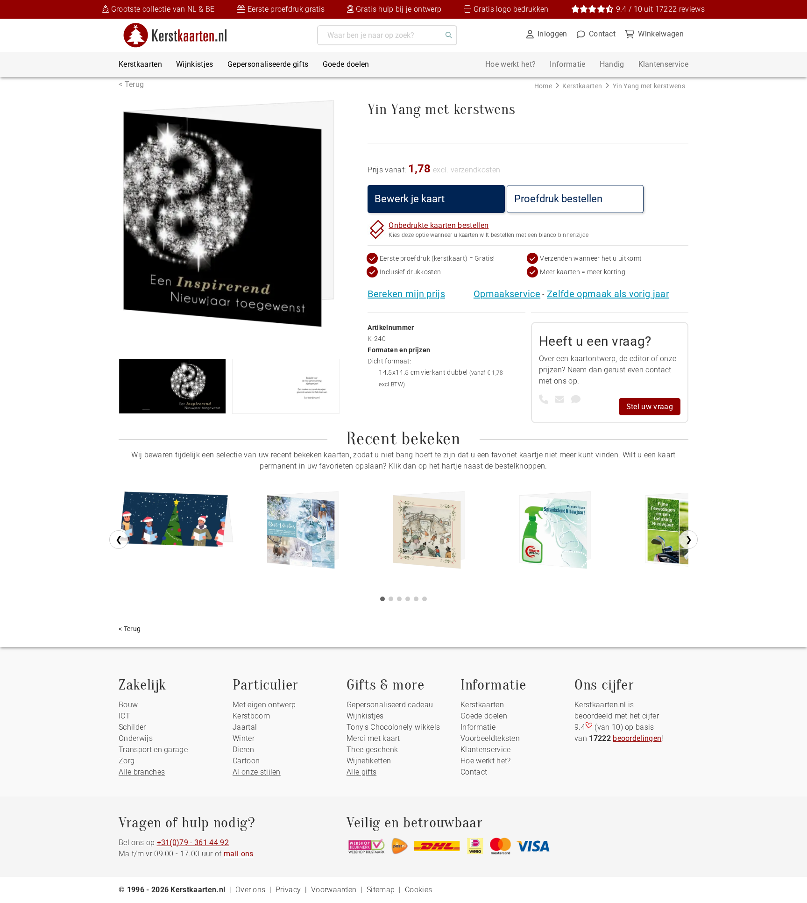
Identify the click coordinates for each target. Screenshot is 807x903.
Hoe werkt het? (510, 64)
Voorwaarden (334, 889)
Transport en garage (153, 749)
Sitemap (381, 889)
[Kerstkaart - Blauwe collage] (303, 533)
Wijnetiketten (369, 760)
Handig (612, 64)
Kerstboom (251, 715)
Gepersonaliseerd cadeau (390, 704)
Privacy (288, 889)
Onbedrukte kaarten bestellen (438, 225)
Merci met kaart (373, 738)
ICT (124, 715)
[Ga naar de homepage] (181, 26)
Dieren (243, 749)
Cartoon (246, 760)
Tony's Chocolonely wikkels (393, 727)
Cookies (418, 889)
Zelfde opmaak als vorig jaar (608, 293)
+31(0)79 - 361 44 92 (193, 842)
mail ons (239, 853)
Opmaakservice (507, 293)
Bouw (128, 704)
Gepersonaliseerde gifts (267, 64)
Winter (244, 738)
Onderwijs (136, 738)
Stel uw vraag (649, 406)
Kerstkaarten (140, 64)
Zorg (126, 760)
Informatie (567, 64)
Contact (473, 772)
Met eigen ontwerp (264, 704)
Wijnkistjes (194, 64)
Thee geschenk (372, 749)
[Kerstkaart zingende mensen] (177, 533)
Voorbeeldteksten (490, 738)
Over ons (250, 889)
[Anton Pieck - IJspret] (429, 533)
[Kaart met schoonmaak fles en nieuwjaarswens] (555, 533)
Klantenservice (663, 64)
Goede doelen (346, 64)
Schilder (132, 727)
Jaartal (245, 727)
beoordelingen (637, 738)
